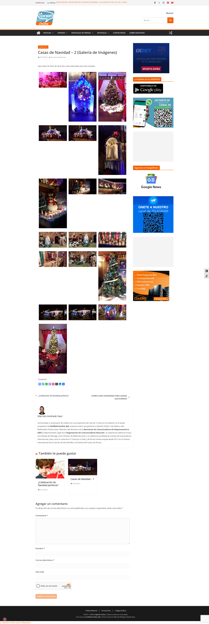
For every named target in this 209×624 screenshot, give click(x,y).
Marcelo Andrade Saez (58, 57)
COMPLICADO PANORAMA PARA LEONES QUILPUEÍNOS (109, 397)
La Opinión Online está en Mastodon (15, 622)
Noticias (47, 33)
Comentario (42, 515)
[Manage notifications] (5, 619)
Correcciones (106, 610)
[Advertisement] (153, 147)
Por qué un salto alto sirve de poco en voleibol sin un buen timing (83, 2)
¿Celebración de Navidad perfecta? (53, 395)
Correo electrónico (45, 560)
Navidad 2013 (43, 47)
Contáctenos (119, 33)
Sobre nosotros (137, 33)
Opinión (61, 33)
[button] (52, 33)
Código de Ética (120, 610)
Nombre (40, 548)
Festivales (102, 33)
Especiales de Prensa (81, 33)
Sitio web (40, 572)
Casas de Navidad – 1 (82, 479)
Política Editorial (91, 610)
